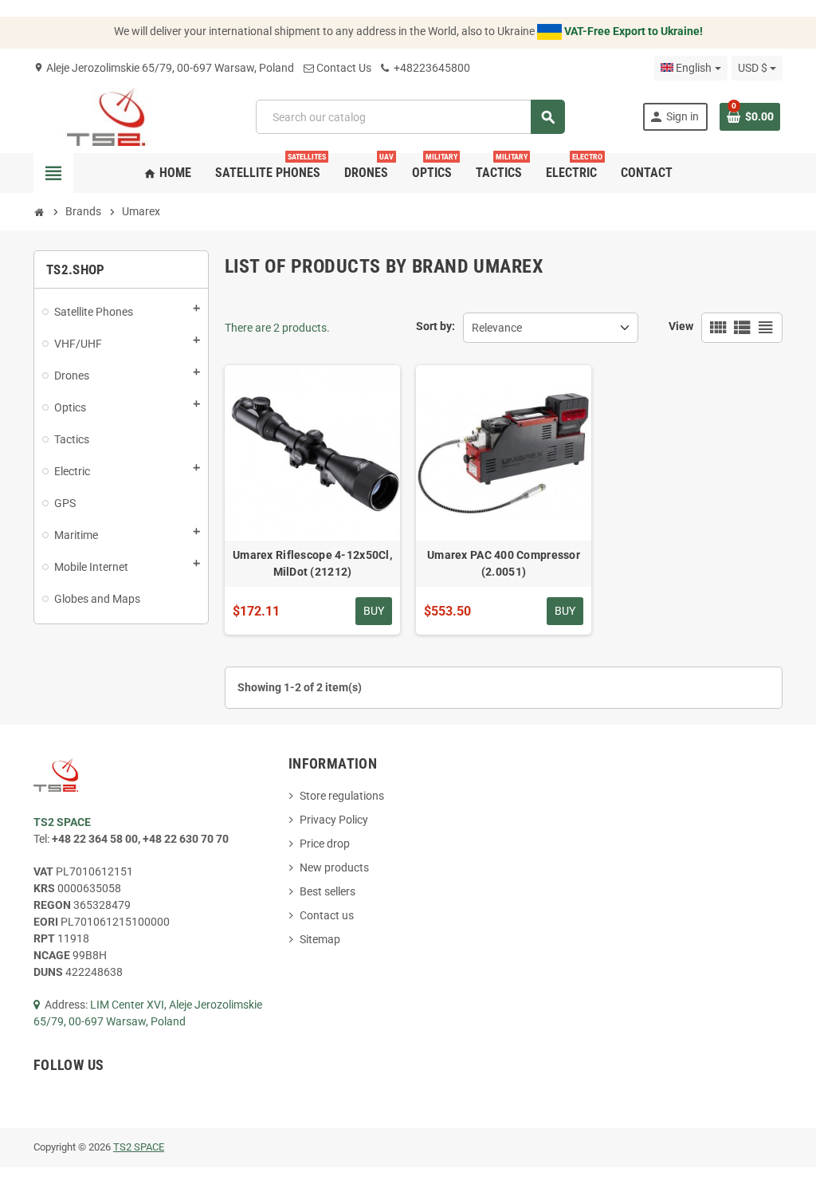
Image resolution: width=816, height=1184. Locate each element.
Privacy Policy (334, 819)
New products (334, 867)
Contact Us (343, 67)
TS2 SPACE (138, 1147)
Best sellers (327, 891)
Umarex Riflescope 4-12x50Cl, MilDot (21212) (312, 563)
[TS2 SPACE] (106, 115)
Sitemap (320, 939)
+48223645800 (430, 67)
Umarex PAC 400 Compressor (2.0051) (503, 563)
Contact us (327, 915)
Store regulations (342, 795)
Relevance (497, 327)
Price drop (325, 843)
